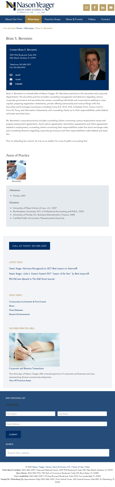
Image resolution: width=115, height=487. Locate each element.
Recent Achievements (19, 314)
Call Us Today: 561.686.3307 (29, 245)
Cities (87, 467)
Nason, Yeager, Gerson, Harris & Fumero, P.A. (30, 7)
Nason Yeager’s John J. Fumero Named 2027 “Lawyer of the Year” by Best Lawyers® (49, 273)
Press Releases (16, 309)
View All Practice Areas (20, 380)
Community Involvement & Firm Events (27, 301)
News (11, 305)
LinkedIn (18, 83)
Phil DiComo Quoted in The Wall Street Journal (31, 278)
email (17, 75)
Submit (13, 434)
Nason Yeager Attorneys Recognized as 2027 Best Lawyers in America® (43, 268)
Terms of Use (77, 467)
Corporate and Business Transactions (26, 368)
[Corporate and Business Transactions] (34, 365)
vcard (17, 79)
